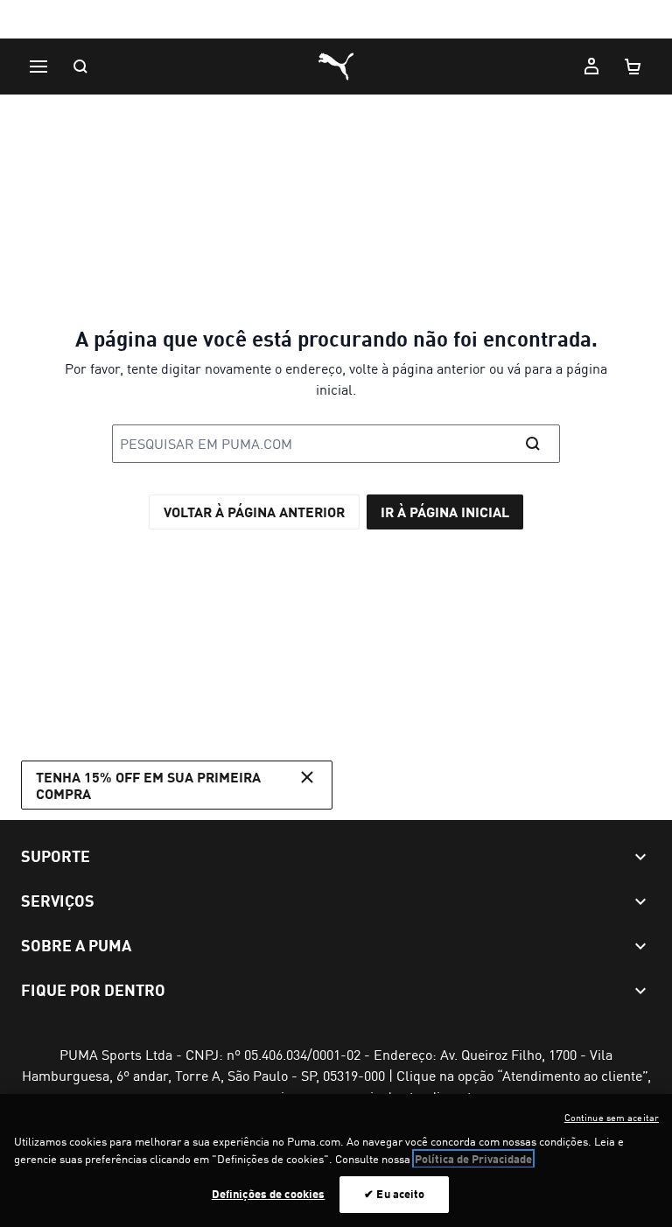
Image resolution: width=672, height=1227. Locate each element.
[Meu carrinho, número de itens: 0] (633, 66)
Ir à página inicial (445, 511)
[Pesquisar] (80, 66)
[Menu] (38, 66)
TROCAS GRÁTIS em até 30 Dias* (336, 20)
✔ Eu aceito (394, 1194)
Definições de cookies (269, 1194)
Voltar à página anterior (254, 511)
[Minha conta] (591, 66)
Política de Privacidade (473, 1159)
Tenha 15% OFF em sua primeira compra (148, 785)
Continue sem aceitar (611, 1117)
